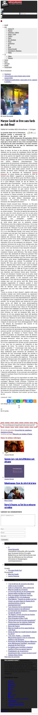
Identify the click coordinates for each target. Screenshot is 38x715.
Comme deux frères (15, 655)
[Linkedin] (18, 401)
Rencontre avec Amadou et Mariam (22, 434)
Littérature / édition (13, 32)
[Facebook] (8, 401)
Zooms (6, 60)
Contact (11, 706)
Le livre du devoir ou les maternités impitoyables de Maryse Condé (21, 592)
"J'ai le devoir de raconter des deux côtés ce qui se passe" (21, 585)
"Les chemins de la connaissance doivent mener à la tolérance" (20, 608)
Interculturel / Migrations (14, 51)
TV (5, 54)
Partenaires (12, 700)
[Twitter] (11, 401)
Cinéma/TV (11, 29)
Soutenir (7, 74)
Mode (9, 47)
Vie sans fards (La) (15, 570)
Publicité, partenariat (16, 704)
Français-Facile (8, 67)
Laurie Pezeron (13, 576)
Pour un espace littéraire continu (20, 595)
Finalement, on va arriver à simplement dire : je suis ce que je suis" (22, 652)
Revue (6, 62)
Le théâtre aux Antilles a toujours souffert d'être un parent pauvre (20, 648)
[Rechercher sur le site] (2, 10)
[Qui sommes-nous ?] (1, 18)
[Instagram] (24, 401)
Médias (10, 53)
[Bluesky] (31, 401)
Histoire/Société (12, 49)
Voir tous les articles (12, 657)
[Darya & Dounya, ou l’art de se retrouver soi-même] (14, 499)
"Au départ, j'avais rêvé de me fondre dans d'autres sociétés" (21, 615)
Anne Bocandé (13, 549)
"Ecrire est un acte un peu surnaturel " (22, 620)
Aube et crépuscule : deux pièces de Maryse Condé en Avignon (21, 588)
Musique (10, 31)
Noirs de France (14, 626)
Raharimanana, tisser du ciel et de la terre (20, 483)
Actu (5, 27)
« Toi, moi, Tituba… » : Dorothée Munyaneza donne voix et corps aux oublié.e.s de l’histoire (21, 637)
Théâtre (10, 36)
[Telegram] (28, 401)
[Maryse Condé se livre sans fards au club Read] (14, 114)
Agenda (6, 65)
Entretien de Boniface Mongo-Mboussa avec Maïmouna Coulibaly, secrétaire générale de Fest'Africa (22, 643)
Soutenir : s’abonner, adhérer (18, 698)
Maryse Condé (13, 574)
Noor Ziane (8, 500)
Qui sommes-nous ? (11, 660)
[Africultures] (11, 7)
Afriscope (7, 64)
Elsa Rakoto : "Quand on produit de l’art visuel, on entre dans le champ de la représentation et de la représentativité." (22, 602)
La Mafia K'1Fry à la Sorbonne (19, 597)
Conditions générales (16, 702)
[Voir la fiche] (9, 547)
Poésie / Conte (12, 34)
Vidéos (10, 56)
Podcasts (10, 58)
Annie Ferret (9, 479)
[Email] (15, 401)
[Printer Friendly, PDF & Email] (32, 134)
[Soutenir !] (19, 425)
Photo (9, 42)
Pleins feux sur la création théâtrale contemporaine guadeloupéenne (21, 623)
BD (9, 45)
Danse (9, 38)
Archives (4, 711)
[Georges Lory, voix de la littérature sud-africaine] (14, 453)
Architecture (11, 43)
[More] (35, 401)
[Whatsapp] (21, 401)
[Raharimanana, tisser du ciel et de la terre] (14, 477)
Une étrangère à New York (18, 618)
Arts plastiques (12, 40)
